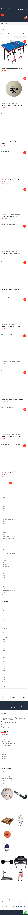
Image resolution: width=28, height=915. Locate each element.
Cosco (3, 506)
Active (3, 495)
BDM (3, 504)
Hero (3, 527)
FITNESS (4, 517)
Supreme (4, 577)
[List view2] (23, 34)
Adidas (3, 497)
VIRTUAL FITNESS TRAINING (8, 590)
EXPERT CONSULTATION (7, 514)
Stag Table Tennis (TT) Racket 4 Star (11, 289)
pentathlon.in (6, 727)
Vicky (3, 586)
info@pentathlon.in (7, 725)
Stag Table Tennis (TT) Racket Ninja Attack (12, 399)
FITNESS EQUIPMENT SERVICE (9, 519)
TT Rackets (17, 178)
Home (2, 23)
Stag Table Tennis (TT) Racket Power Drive (12, 472)
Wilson (3, 592)
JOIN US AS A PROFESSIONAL (8, 538)
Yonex (3, 594)
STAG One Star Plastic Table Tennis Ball (12, 105)
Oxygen (4, 555)
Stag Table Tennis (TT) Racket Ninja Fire (12, 436)
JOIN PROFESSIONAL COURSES (9, 536)
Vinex (3, 588)
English (15, 3)
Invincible (4, 534)
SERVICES (4, 560)
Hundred (4, 532)
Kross (3, 540)
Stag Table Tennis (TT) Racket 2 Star (11, 216)
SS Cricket (4, 571)
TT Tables (17, 66)
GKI (3, 521)
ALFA (3, 499)
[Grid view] (26, 34)
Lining (3, 543)
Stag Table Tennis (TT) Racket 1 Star (11, 180)
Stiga (3, 575)
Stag (3, 573)
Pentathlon (4, 558)
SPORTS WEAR (5, 566)
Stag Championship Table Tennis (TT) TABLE (13, 68)
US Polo (4, 584)
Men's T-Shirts (5, 547)
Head (3, 523)
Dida (3, 512)
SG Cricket (4, 562)
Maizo (3, 545)
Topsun (4, 581)
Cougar (4, 508)
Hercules (4, 525)
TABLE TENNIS (11, 66)
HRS (3, 530)
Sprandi (4, 568)
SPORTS (4, 564)
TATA (3, 579)
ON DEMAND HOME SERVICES (8, 553)
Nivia (3, 551)
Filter (24, 697)
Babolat (4, 502)
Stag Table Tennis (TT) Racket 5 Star (11, 326)
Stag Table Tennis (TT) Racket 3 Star (11, 253)
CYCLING (4, 510)
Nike (3, 549)
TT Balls (17, 103)
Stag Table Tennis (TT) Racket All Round (12, 363)
